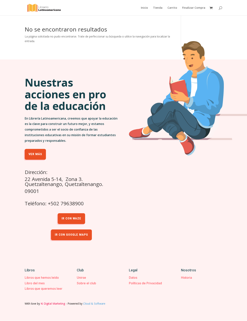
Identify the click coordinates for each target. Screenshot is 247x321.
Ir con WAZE (71, 219)
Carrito (172, 7)
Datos (133, 277)
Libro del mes (35, 283)
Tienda (157, 7)
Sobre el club (86, 283)
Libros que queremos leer (43, 288)
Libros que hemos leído (42, 277)
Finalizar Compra (193, 7)
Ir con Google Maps (71, 235)
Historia (186, 277)
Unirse (81, 277)
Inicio (144, 7)
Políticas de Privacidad (145, 283)
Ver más (35, 154)
